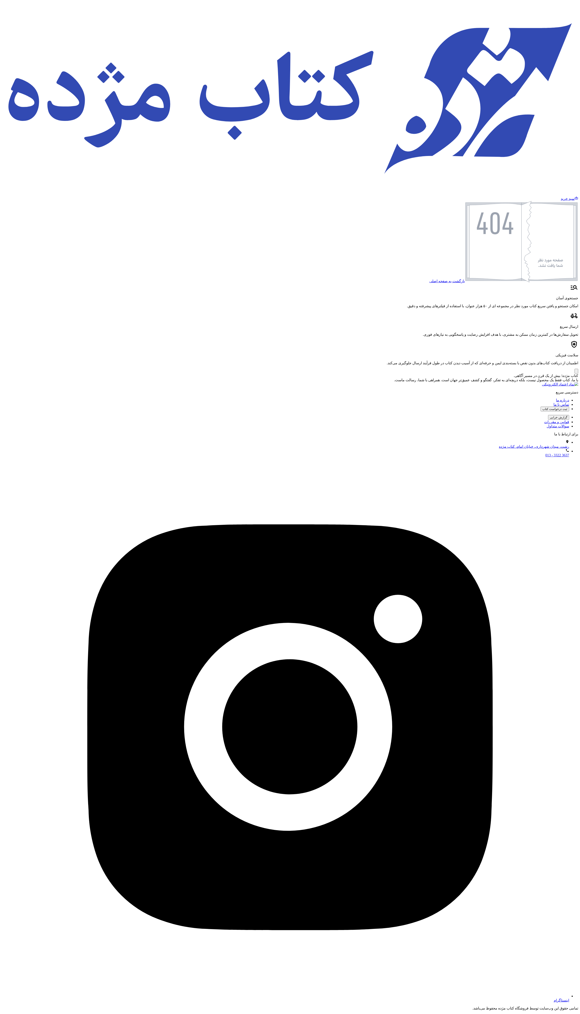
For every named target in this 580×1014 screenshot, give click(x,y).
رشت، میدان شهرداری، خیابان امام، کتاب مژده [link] (534, 446)
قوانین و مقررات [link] (556, 422)
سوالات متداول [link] (558, 426)
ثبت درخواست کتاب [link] (554, 409)
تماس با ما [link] (561, 404)
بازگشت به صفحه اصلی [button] (447, 281)
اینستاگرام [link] (561, 1000)
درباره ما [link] (562, 400)
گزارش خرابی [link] (558, 417)
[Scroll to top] (576, 371)
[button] (569, 199)
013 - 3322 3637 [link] (557, 455)
